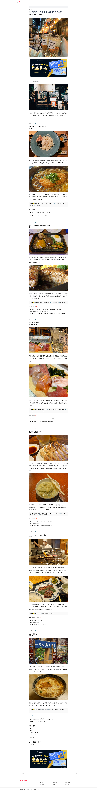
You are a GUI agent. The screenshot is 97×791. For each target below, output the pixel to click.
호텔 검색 (41, 782)
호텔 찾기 (45, 1)
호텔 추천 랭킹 (67, 782)
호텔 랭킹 (41, 1)
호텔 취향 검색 (50, 1)
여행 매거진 (60, 1)
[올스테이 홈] (16, 2)
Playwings (38, 789)
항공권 (54, 784)
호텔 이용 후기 (55, 1)
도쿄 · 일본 (32, 744)
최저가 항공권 (37, 1)
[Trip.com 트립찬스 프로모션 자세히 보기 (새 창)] (48, 68)
